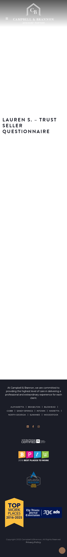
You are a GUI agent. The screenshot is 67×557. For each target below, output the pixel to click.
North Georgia (17, 414)
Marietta (54, 411)
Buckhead (50, 407)
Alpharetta (17, 407)
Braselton (34, 407)
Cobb (10, 411)
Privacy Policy (33, 542)
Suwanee (35, 414)
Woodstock (51, 414)
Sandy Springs (25, 411)
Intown (41, 411)
